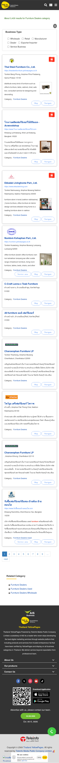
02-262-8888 (30, 716)
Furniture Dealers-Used (22, 538)
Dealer (13, 42)
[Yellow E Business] (18, 681)
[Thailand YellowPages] (24, 681)
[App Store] (45, 694)
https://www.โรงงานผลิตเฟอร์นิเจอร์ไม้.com (20, 129)
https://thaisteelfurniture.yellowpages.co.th (20, 70)
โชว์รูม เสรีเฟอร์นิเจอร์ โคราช (19, 403)
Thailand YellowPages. (33, 747)
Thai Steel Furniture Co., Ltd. (19, 66)
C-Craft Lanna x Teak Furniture (21, 283)
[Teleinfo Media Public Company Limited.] (29, 739)
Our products (10, 665)
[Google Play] (45, 700)
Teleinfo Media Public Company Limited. (34, 750)
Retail (27, 38)
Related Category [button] (15, 576)
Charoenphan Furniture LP (19, 351)
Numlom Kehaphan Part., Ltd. (20, 238)
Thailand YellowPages (29, 627)
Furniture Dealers (20, 99)
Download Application (41, 689)
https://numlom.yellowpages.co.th (17, 241)
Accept (44, 757)
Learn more (24, 760)
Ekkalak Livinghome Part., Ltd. (20, 182)
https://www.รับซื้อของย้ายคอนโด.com (18, 508)
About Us (8, 659)
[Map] (36, 103)
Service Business (18, 46)
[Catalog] (52, 59)
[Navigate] (48, 103)
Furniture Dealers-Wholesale (24, 592)
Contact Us (9, 671)
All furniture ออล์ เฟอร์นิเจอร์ (19, 312)
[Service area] (23, 274)
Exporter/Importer (29, 42)
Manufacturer (41, 38)
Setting (39, 757)
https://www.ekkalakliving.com (15, 186)
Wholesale (15, 38)
